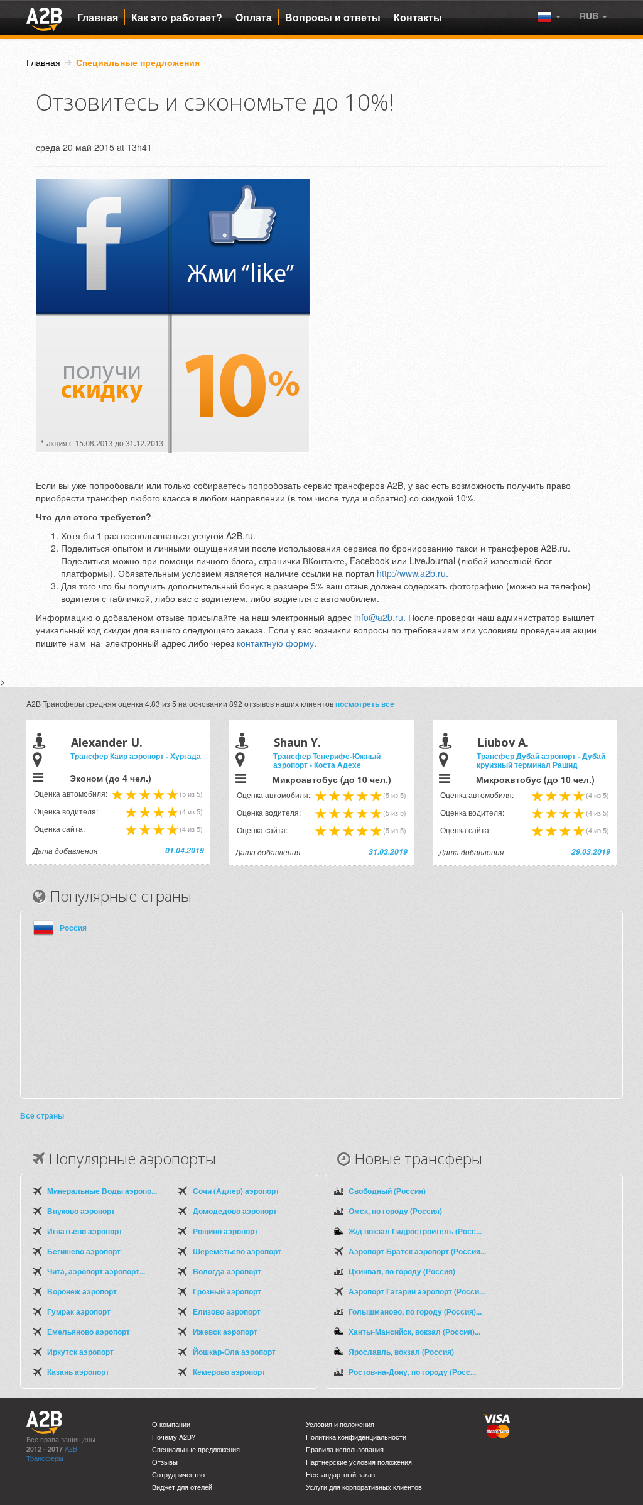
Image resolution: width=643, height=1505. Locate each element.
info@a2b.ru (378, 617)
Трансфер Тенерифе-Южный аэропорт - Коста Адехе (327, 760)
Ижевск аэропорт (225, 1331)
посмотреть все (364, 703)
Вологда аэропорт (227, 1271)
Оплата (253, 17)
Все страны (42, 1115)
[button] (593, 15)
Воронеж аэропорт (82, 1291)
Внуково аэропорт (81, 1211)
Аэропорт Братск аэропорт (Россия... (417, 1251)
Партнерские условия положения (359, 1462)
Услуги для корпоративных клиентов (364, 1487)
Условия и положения (340, 1424)
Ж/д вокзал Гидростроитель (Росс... (415, 1231)
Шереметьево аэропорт (237, 1251)
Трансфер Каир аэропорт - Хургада (135, 756)
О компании (171, 1424)
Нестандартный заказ (340, 1474)
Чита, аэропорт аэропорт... (96, 1271)
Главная (97, 17)
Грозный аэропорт (227, 1291)
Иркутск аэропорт (80, 1351)
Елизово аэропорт (227, 1311)
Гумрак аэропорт (79, 1311)
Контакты (418, 17)
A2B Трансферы (51, 1453)
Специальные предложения (196, 1449)
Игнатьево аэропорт (84, 1231)
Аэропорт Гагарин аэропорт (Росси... (417, 1291)
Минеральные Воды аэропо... (102, 1190)
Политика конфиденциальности (356, 1437)
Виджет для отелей (182, 1487)
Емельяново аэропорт (88, 1331)
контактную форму (275, 643)
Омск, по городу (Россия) (395, 1211)
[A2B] (44, 17)
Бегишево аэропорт (84, 1251)
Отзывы (165, 1462)
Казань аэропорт (78, 1371)
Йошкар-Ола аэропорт (234, 1351)
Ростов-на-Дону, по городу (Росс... (412, 1371)
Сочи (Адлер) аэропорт (236, 1190)
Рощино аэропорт (225, 1231)
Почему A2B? (173, 1437)
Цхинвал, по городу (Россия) (402, 1271)
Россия (73, 927)
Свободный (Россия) (387, 1190)
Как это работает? (176, 17)
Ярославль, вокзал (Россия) (401, 1351)
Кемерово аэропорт (229, 1371)
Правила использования (345, 1449)
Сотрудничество (178, 1474)
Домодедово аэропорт (235, 1211)
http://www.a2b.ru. (414, 573)
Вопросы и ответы (333, 17)
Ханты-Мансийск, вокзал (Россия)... (414, 1331)
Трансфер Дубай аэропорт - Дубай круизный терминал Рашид (541, 760)
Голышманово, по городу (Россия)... (415, 1311)
